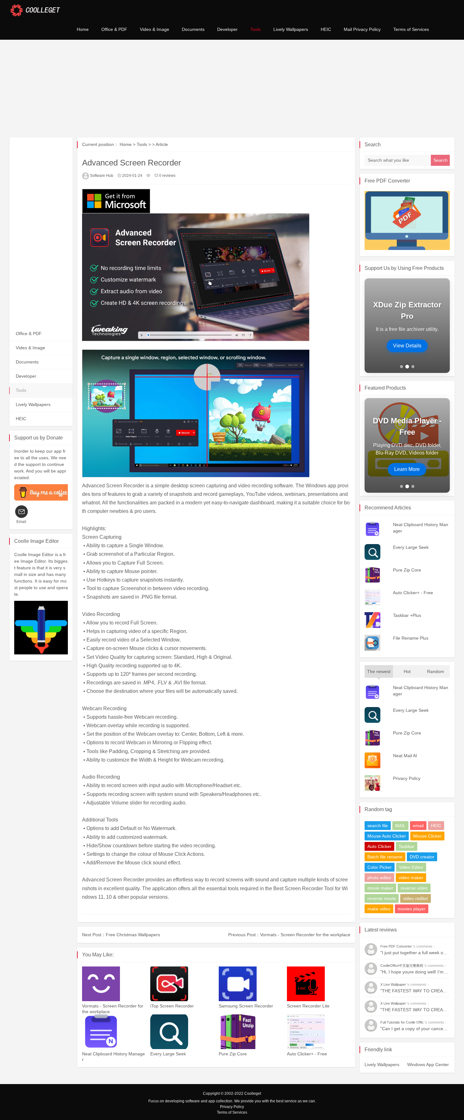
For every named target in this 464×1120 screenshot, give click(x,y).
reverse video (414, 888)
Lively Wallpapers (290, 29)
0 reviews (167, 175)
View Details (407, 345)
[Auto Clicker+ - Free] (318, 1031)
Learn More (407, 469)
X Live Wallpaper (393, 984)
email (418, 825)
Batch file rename (384, 856)
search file (377, 825)
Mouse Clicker (427, 836)
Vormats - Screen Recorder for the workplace (305, 934)
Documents (193, 29)
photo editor (379, 877)
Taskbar (406, 846)
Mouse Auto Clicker (386, 836)
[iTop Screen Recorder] (181, 983)
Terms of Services (411, 29)
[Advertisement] (232, 88)
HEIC (326, 29)
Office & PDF (114, 29)
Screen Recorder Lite (308, 1005)
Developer (227, 29)
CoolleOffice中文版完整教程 (402, 965)
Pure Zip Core (233, 1053)
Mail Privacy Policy (362, 29)
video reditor (415, 898)
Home (83, 29)
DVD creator (422, 856)
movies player (411, 908)
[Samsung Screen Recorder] (250, 983)
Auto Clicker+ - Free (307, 1053)
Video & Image (154, 29)
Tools (255, 29)
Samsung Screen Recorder (246, 1005)
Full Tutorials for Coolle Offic (402, 1022)
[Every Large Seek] (181, 1031)
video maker (411, 877)
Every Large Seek (168, 1053)
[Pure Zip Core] (250, 1031)
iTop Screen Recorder (172, 1005)
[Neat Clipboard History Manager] (113, 1031)
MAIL (400, 825)
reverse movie (381, 898)
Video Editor (411, 867)
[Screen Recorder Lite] (318, 983)
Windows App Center (428, 1064)
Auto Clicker (379, 846)
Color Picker (379, 867)
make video (378, 908)
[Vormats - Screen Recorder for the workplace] (113, 983)
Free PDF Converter (387, 180)
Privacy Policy (232, 1107)
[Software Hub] (35, 9)
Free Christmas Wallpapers (133, 934)
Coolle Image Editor (36, 541)
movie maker (380, 888)
